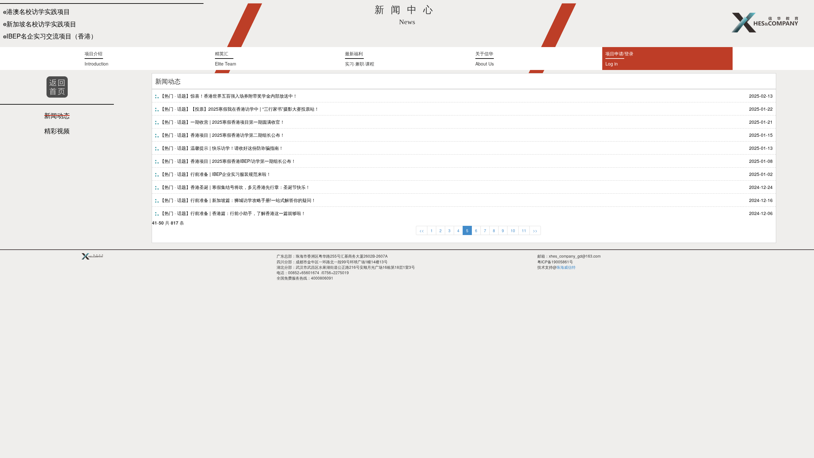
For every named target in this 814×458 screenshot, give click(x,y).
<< (421, 230)
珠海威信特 (566, 267)
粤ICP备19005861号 (555, 261)
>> (535, 230)
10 (513, 230)
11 (524, 230)
